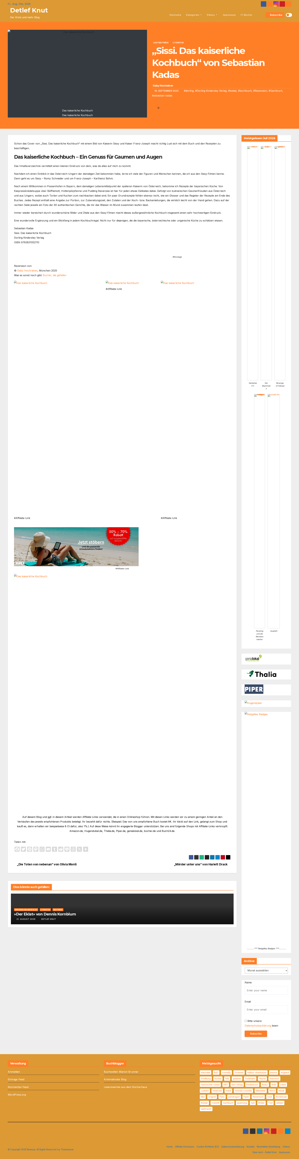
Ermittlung (206, 1078)
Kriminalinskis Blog (115, 1079)
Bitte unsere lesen (261, 1023)
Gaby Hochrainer (163, 85)
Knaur (265, 1084)
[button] (263, 15)
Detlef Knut (29, 10)
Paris (222, 1096)
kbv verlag (237, 1084)
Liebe (283, 1084)
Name (248, 982)
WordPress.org (17, 1094)
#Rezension (260, 90)
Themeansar (67, 1149)
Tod (270, 1102)
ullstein (279, 1102)
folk (227, 1078)
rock (269, 1096)
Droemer (239, 1072)
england (285, 1072)
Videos (211, 15)
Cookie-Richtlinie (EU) (208, 1146)
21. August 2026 (26, 919)
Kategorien (193, 15)
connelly (226, 1072)
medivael (217, 1090)
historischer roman (210, 1084)
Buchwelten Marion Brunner (121, 1071)
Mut (203, 1096)
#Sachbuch (275, 90)
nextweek (57, 910)
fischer (217, 1078)
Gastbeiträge (161, 42)
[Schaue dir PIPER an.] (254, 689)
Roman (204, 1102)
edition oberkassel (256, 1072)
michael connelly (243, 1090)
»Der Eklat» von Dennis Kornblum (45, 914)
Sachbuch (228, 1102)
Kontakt (250, 1146)
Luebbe (205, 1090)
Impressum (229, 15)
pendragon (234, 1096)
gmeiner (237, 1078)
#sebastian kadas (162, 95)
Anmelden (14, 1071)
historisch (274, 1078)
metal (228, 1090)
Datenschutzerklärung (258, 1025)
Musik (282, 1090)
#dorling (189, 90)
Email (248, 1001)
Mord (272, 1090)
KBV (225, 1084)
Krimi (274, 1084)
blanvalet (205, 1072)
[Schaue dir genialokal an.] (254, 658)
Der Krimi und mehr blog (26, 910)
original (212, 1096)
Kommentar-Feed (18, 1087)
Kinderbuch (252, 1084)
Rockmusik (281, 1096)
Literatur (178, 42)
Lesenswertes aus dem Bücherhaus (125, 1087)
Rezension (258, 1096)
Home (170, 1146)
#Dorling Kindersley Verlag (211, 90)
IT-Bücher (246, 15)
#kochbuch (245, 90)
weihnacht (206, 1109)
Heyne (262, 1078)
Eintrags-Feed (16, 1079)
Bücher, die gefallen (54, 275)
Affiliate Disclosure (184, 1146)
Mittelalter (261, 1090)
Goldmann (250, 1078)
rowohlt (215, 1102)
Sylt (253, 1102)
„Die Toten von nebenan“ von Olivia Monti (46, 864)
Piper (246, 1096)
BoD (216, 1072)
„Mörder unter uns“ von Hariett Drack (201, 864)
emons (273, 1072)
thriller (261, 1102)
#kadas (232, 90)
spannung (242, 1102)
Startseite (175, 15)
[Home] (163, 15)
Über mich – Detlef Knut (264, 1152)
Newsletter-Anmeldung (268, 1146)
